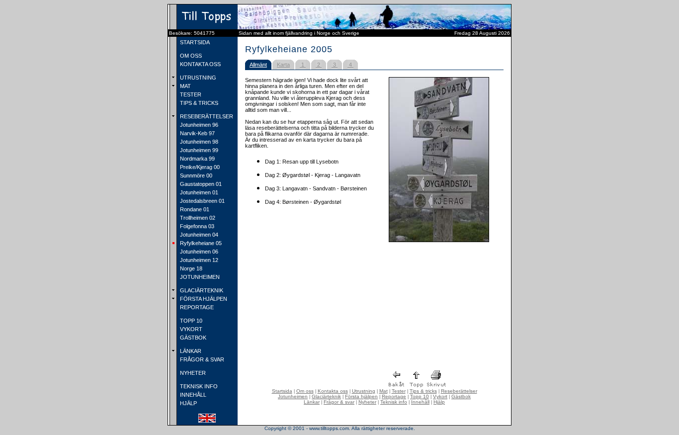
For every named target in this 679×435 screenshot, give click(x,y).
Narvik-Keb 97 (196, 133)
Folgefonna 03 (196, 226)
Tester (399, 391)
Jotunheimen (293, 396)
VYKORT (190, 329)
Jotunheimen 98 (198, 142)
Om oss (305, 391)
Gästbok (461, 396)
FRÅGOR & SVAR (201, 359)
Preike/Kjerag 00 (199, 167)
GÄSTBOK (192, 338)
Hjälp (439, 402)
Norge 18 (190, 268)
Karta (283, 65)
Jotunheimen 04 (198, 235)
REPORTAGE (196, 307)
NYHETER (192, 373)
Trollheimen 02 (196, 218)
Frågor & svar (339, 402)
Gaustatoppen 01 (200, 184)
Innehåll (420, 402)
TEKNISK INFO (198, 386)
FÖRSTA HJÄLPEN (202, 299)
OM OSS (190, 56)
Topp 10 (419, 396)
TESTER (189, 94)
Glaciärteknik (326, 396)
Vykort (440, 396)
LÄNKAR (189, 351)
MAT (184, 86)
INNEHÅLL (192, 395)
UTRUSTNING (197, 78)
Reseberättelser (459, 391)
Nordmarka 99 (196, 159)
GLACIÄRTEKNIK (200, 290)
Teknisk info (393, 402)
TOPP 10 (190, 321)
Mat (383, 391)
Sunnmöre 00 (195, 175)
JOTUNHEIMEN (199, 277)
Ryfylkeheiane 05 (200, 243)
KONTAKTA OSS (199, 64)
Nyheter (367, 402)
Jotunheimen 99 (198, 150)
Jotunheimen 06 (198, 252)
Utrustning (363, 391)
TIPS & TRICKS (198, 103)
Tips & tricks (423, 391)
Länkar (312, 402)
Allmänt (258, 65)
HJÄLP (187, 403)
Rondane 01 (193, 209)
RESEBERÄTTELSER (205, 116)
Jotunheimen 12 (198, 260)
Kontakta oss (333, 391)
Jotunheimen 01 (198, 192)
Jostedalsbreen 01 (201, 201)
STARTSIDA (194, 42)
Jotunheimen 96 (198, 125)
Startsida (282, 391)
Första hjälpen (361, 396)
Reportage (394, 396)
